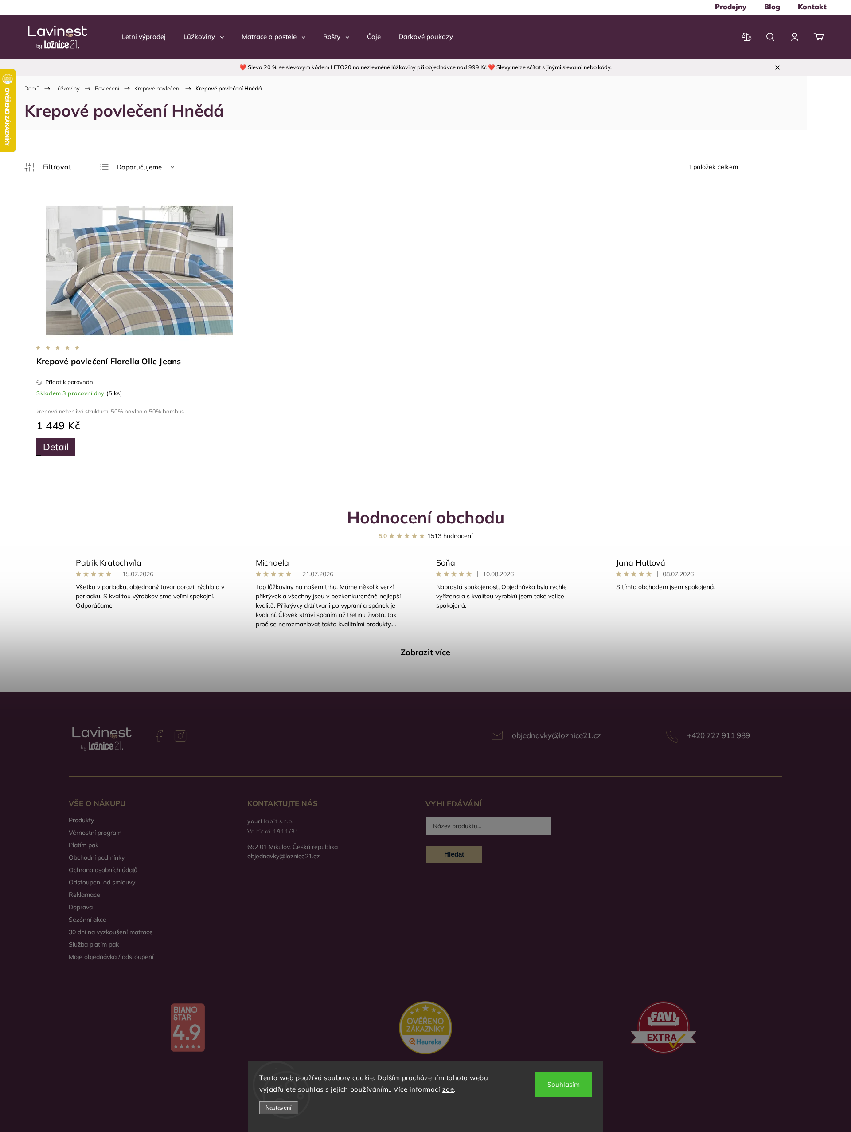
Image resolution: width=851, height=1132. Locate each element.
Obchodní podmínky (97, 857)
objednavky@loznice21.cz (556, 735)
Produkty (81, 820)
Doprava (81, 907)
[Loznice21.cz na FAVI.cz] (663, 1028)
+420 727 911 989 (718, 735)
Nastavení (278, 1107)
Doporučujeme (139, 167)
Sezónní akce (87, 920)
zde (448, 1089)
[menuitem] (730, 6)
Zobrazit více (425, 652)
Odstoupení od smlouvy (102, 882)
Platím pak (83, 845)
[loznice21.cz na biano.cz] (187, 1028)
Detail (56, 446)
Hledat (454, 854)
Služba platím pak (94, 944)
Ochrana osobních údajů (103, 870)
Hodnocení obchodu (425, 517)
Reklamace (84, 895)
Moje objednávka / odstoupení (111, 957)
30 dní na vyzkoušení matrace (111, 932)
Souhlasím (563, 1084)
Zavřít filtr (47, 167)
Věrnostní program (95, 833)
